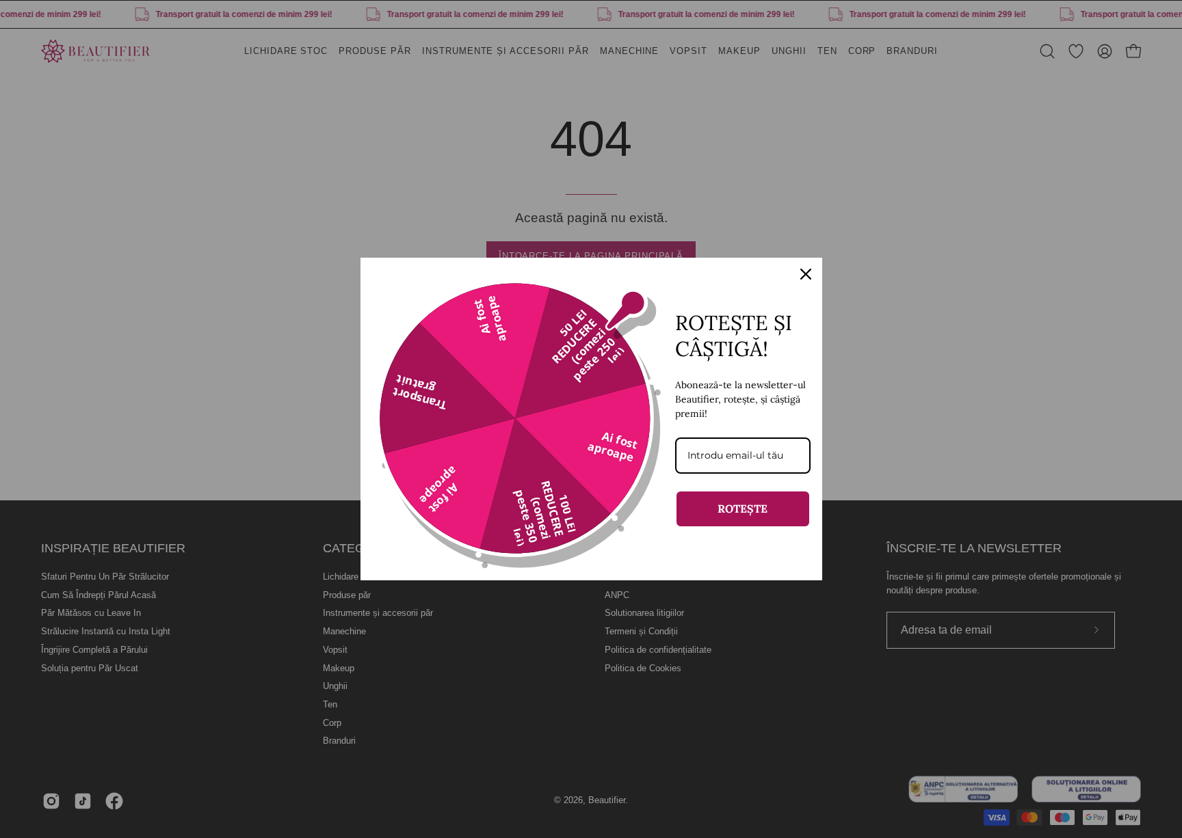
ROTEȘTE (742, 508)
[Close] (805, 274)
